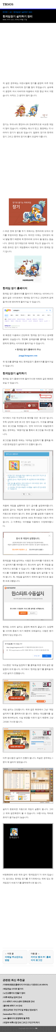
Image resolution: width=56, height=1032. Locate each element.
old (11, 12)
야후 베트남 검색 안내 (12, 997)
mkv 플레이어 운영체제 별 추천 (16, 1018)
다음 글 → (41, 957)
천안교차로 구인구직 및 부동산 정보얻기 (20, 1010)
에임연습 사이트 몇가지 (13, 989)
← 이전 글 (14, 957)
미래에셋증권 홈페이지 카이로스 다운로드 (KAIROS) (25, 985)
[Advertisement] (28, 52)
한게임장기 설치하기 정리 (22, 12)
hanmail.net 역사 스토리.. (13, 1014)
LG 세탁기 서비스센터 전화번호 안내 (18, 1001)
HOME (5, 12)
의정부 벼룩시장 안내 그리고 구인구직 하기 (21, 1022)
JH (36, 1028)
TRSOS (8, 4)
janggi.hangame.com (28, 355)
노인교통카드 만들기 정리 (14, 993)
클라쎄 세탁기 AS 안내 (12, 1006)
